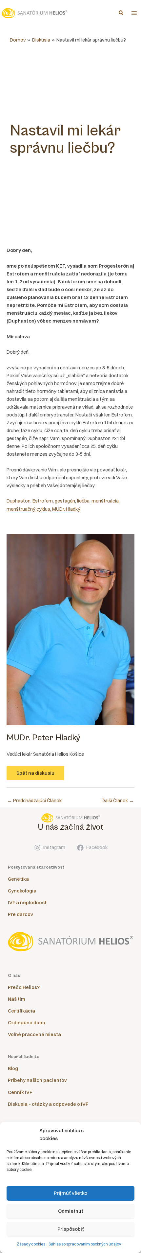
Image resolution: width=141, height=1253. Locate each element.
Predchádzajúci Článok (34, 800)
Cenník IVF (20, 1092)
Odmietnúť (70, 1211)
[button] (121, 13)
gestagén (65, 501)
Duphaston (18, 501)
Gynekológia (22, 891)
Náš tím (16, 999)
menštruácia (105, 501)
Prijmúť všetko (70, 1193)
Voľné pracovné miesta (34, 1034)
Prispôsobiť (70, 1229)
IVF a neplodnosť (27, 903)
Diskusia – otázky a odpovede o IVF (48, 1104)
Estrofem (42, 501)
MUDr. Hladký (66, 509)
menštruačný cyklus (28, 509)
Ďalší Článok (118, 800)
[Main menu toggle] (134, 13)
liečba (83, 501)
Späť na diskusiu (35, 773)
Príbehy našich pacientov (37, 1080)
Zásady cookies (31, 1244)
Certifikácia (21, 1011)
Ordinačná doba (26, 1023)
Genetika (18, 879)
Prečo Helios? (24, 987)
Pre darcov (20, 914)
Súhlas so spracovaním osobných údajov (85, 1244)
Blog (13, 1068)
